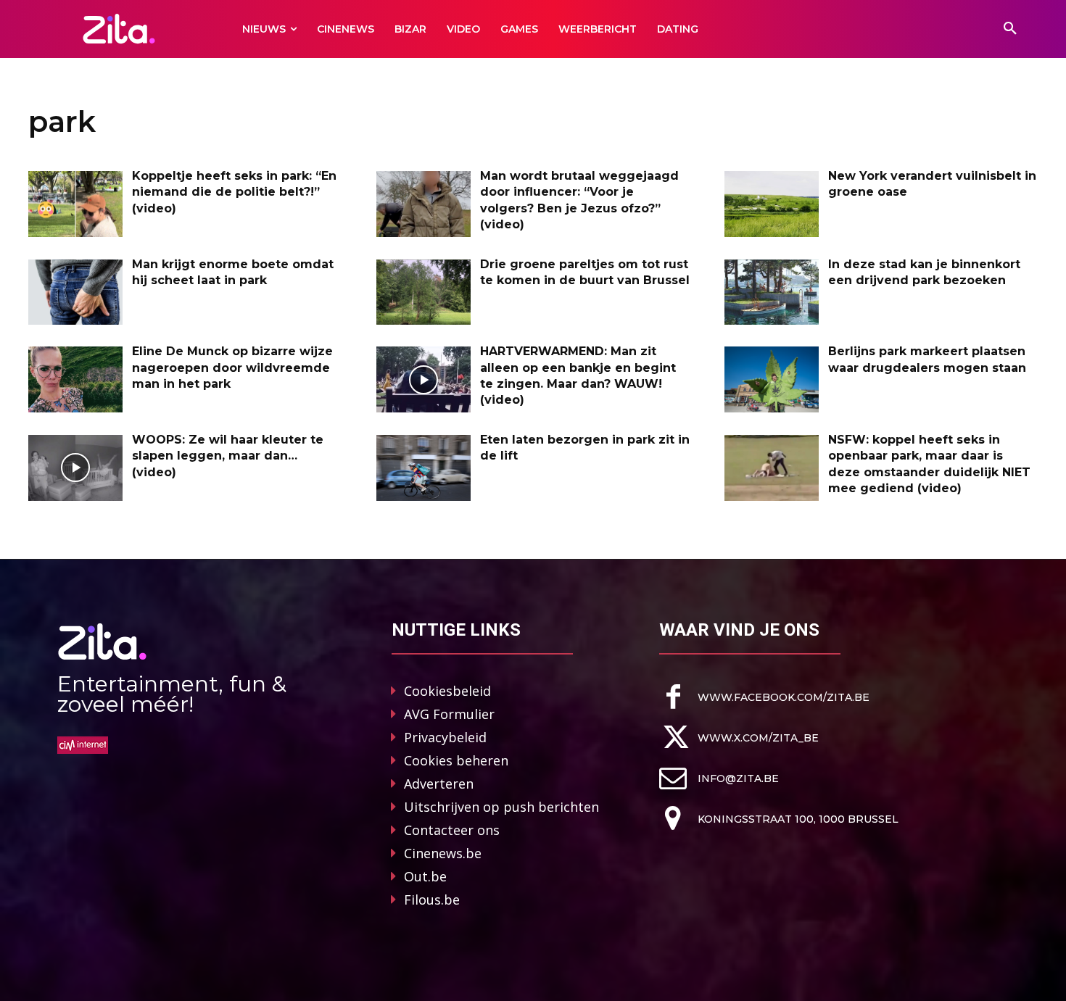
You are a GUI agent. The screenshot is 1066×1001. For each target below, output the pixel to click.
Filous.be (432, 899)
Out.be (425, 876)
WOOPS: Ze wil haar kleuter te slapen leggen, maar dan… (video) (227, 456)
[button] (1010, 29)
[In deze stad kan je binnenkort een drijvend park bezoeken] (771, 292)
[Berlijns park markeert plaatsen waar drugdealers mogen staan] (771, 379)
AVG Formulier (449, 714)
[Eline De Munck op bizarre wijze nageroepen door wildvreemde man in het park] (75, 379)
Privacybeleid (445, 737)
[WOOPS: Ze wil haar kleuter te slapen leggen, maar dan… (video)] (75, 468)
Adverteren (439, 783)
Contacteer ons (452, 830)
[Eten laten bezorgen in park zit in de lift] (423, 468)
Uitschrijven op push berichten (501, 806)
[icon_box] (764, 697)
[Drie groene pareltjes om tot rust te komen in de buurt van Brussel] (423, 292)
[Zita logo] (119, 28)
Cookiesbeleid (447, 690)
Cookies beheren (456, 760)
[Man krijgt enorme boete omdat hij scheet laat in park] (75, 292)
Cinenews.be (443, 853)
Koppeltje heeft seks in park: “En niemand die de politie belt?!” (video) (234, 192)
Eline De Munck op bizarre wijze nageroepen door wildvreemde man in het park (232, 367)
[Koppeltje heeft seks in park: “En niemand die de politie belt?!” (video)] (75, 204)
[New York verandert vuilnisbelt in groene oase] (771, 204)
